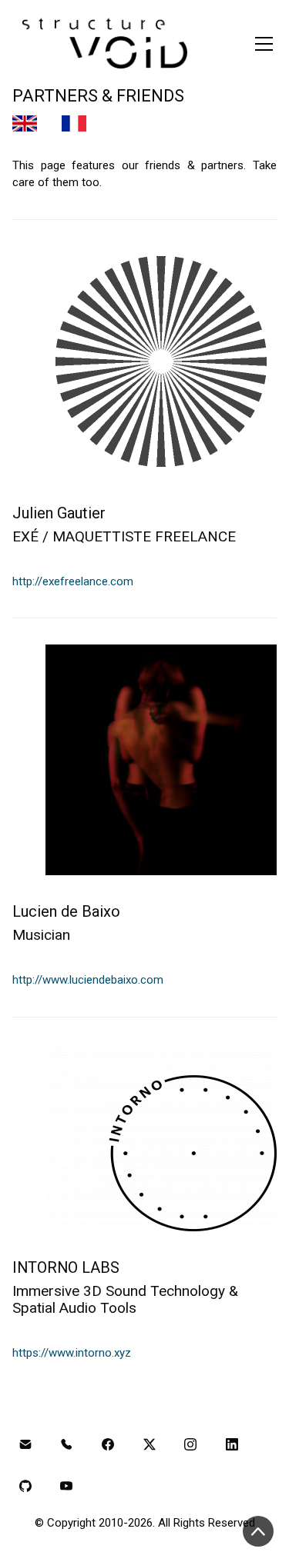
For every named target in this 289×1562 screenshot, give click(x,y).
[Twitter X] (149, 1445)
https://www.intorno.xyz (71, 1353)
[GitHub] (25, 1486)
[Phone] (67, 1445)
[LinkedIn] (232, 1445)
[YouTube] (67, 1486)
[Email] (25, 1445)
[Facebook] (108, 1445)
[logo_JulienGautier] (161, 361)
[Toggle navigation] (264, 44)
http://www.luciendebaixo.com (87, 980)
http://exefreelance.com (72, 581)
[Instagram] (190, 1445)
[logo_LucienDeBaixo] (161, 759)
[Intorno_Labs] (161, 1137)
